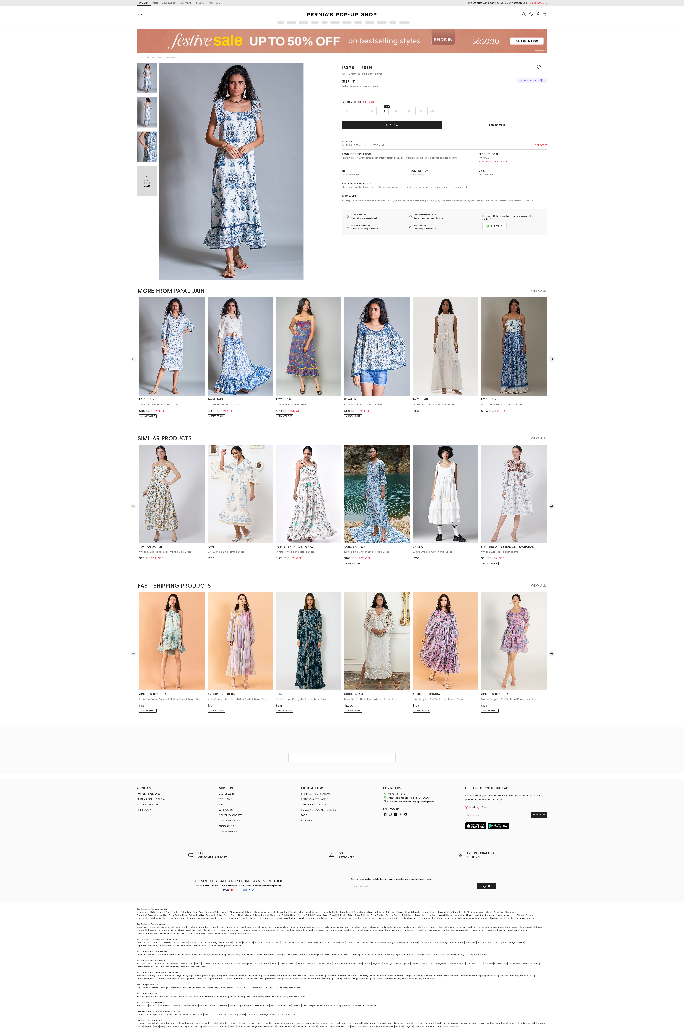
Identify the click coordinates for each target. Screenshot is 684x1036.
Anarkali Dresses (234, 987)
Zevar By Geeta (296, 942)
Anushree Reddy (213, 912)
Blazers (292, 963)
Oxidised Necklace (165, 978)
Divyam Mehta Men (215, 927)
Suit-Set (301, 963)
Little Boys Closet (208, 1005)
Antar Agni (198, 912)
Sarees (173, 954)
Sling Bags (283, 978)
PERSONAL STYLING (231, 820)
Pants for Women (308, 954)
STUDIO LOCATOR (147, 804)
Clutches (228, 978)
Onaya (400, 912)
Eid (171, 1014)
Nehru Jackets (185, 996)
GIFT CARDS (226, 809)
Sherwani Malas (457, 963)
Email (472, 807)
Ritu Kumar (275, 915)
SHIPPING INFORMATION (315, 793)
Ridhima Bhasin (260, 915)
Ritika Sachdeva (216, 945)
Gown (222, 954)
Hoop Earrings (526, 975)
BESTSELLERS (226, 793)
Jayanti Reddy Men (195, 933)
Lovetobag (412, 942)
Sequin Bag (364, 978)
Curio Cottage (144, 942)
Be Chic (481, 942)
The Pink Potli (225, 942)
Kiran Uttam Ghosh (456, 912)
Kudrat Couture (316, 930)
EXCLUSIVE (225, 798)
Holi (147, 1014)
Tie (192, 966)
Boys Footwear (279, 996)
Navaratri (198, 1014)
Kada (176, 978)
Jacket (232, 996)
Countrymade (181, 927)
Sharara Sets (232, 954)
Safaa (396, 918)
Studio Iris (456, 918)
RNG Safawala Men (433, 930)
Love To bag (211, 942)
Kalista (441, 912)
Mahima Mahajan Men (337, 930)
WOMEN (144, 2)
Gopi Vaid (268, 918)
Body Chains (269, 975)
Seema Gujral (329, 915)
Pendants (320, 975)
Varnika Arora (196, 942)
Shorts (275, 963)
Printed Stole (429, 978)
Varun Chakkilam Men (217, 933)
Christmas (251, 1014)
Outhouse (248, 942)
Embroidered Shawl (411, 978)
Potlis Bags (216, 978)
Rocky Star (282, 912)
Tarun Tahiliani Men (521, 927)
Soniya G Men (505, 930)
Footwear (184, 966)
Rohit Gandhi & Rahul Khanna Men (460, 930)
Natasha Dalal (157, 912)
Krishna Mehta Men (445, 927)
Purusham (390, 927)
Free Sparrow (262, 1005)
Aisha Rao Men (218, 930)
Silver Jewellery (451, 975)
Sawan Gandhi (315, 918)
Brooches (200, 966)
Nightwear (400, 954)
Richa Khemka (408, 918)
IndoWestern (500, 963)
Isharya (156, 942)
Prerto (228, 945)
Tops (243, 954)
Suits (191, 963)
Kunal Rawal (337, 927)
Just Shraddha (338, 942)
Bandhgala (389, 963)
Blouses (410, 954)
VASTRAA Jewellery (264, 942)
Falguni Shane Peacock (264, 912)
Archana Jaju (385, 918)
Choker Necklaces (145, 978)
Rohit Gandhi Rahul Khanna (415, 915)
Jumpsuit (415, 963)
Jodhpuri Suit (355, 963)
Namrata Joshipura (505, 915)
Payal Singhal (377, 915)
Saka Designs (308, 1005)
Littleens (297, 1005)
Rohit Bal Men (303, 927)
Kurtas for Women (187, 954)
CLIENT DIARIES (228, 831)
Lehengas (141, 954)
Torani (337, 918)
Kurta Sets (163, 954)
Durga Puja (239, 1014)
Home (140, 57)
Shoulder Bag (350, 978)
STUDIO (200, 2)
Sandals (192, 978)
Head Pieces (255, 975)
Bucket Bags (314, 978)
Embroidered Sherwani (216, 996)
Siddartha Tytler (345, 915)
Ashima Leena (437, 915)
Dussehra (208, 1014)
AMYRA (520, 942)
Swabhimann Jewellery (317, 942)
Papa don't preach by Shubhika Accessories (158, 945)
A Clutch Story (440, 942)
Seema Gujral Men (487, 930)
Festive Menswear (145, 966)
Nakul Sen (499, 912)
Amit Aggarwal (487, 915)
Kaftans (251, 954)
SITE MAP (306, 820)
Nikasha (449, 915)
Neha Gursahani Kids (280, 1005)
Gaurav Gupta (393, 915)
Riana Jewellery (378, 942)
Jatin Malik (142, 930)
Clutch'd (238, 942)
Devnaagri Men (463, 927)
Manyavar (372, 912)
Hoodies (258, 963)
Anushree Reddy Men (159, 930)
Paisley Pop (186, 945)
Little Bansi (165, 1005)
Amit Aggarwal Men (500, 927)
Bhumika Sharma (525, 915)
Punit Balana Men (481, 927)
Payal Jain (357, 67)
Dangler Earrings (489, 975)
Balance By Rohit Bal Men (172, 933)
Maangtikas (221, 975)
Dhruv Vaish (167, 927)
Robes (267, 963)
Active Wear (172, 966)
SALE (222, 804)
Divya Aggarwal (176, 918)
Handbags (239, 978)
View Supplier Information (493, 161)
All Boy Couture (324, 1005)
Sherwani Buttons (315, 963)
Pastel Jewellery (395, 975)
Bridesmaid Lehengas (274, 954)
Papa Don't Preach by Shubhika (152, 915)
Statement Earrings (470, 975)
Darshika (417, 927)
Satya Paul (186, 912)
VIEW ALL (538, 290)
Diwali (140, 1014)
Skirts (346, 954)
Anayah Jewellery (396, 942)
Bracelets (169, 975)
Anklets (292, 975)
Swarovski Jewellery (358, 975)
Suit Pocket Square (243, 963)
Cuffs (160, 975)
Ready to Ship (465, 954)
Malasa (358, 918)
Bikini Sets (337, 954)
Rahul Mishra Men (413, 930)
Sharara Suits (199, 987)
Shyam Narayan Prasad (197, 918)
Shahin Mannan (496, 918)
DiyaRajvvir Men (250, 930)
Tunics (259, 954)
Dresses (213, 954)
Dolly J (248, 912)
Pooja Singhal (172, 912)
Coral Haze (492, 942)
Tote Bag (337, 978)
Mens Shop (535, 963)
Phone (485, 807)
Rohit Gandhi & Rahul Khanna (306, 915)
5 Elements (470, 942)
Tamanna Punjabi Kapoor (475, 918)
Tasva (139, 927)
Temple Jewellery (413, 975)
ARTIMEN (196, 930)
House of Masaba (283, 918)
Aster (277, 942)
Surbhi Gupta (370, 918)
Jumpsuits (365, 954)
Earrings (152, 975)
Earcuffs (243, 975)
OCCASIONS (226, 826)
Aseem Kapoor (527, 918)
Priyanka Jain (232, 918)
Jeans (329, 963)
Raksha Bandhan (183, 1014)
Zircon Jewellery (378, 975)
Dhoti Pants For (260, 987)
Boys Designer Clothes (147, 996)
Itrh (418, 918)
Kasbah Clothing (299, 930)
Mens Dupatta (403, 963)
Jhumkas (503, 975)
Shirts (165, 963)
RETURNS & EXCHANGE (314, 798)
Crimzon (237, 945)
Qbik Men (537, 927)
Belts (200, 978)
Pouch (249, 978)
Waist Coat (217, 963)
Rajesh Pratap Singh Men (239, 927)
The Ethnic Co (377, 927)
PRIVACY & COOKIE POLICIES (318, 809)
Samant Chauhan (145, 918)
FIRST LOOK (215, 2)
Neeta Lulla (472, 915)
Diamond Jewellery (433, 975)
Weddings (263, 1014)
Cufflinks (471, 963)
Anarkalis (152, 954)
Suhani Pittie (200, 945)
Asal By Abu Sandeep (232, 912)
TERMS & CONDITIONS (314, 804)
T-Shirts (283, 963)
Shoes (183, 978)
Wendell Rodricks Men (147, 933)
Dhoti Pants (292, 954)
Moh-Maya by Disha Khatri (175, 942)
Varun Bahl (460, 915)
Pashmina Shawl (392, 978)
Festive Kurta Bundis (518, 963)
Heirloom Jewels (306, 975)
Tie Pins (228, 963)
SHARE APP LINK (539, 815)
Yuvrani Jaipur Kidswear (241, 1005)
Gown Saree (438, 954)
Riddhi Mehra (244, 915)
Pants (198, 963)
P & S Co (153, 1005)
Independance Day (159, 1014)
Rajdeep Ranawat (206, 915)
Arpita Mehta (300, 918)
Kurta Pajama (340, 963)
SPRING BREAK (520, 930)
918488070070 (538, 2)
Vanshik (256, 927)
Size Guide (369, 101)
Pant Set (160, 966)
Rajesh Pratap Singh (226, 915)
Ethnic (480, 963)
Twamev (349, 927)
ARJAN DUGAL (233, 930)
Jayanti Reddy (429, 912)
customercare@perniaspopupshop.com (410, 801)
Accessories (427, 963)
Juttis (207, 978)
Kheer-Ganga (361, 927)
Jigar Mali (427, 918)
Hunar (284, 942)
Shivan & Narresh (387, 912)
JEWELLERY (168, 2)
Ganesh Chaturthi (223, 1014)
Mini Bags (327, 978)
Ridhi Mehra (359, 912)
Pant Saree (451, 954)
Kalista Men (283, 930)
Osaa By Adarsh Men (299, 912)
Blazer (241, 996)
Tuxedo (367, 963)
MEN (155, 2)
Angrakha (377, 963)
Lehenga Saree (423, 954)
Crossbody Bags (298, 978)
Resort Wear (324, 954)
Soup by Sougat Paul (251, 918)
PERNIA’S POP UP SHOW (151, 798)
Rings (178, 975)
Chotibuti (176, 1005)
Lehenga (164, 987)
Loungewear (441, 963)
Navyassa (222, 1005)
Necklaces (142, 975)
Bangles (187, 975)
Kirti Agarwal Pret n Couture (347, 1005)
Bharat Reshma (404, 927)
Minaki (366, 942)
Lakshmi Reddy (190, 1005)
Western (488, 963)
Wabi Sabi (317, 927)
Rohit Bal (286, 915)
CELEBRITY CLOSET (230, 815)
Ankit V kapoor (197, 927)
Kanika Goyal (217, 918)
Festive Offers (480, 954)
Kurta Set (212, 987)
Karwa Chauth (277, 1014)
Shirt (247, 996)
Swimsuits (377, 954)
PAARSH (367, 930)
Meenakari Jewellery (336, 975)
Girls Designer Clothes (147, 987)
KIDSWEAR (186, 2)
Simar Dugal (347, 918)
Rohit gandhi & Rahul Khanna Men (278, 927)
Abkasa (205, 930)
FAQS (304, 815)
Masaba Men (355, 930)
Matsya (328, 918)
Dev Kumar (429, 927)
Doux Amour (426, 942)
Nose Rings (208, 975)
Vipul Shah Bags (507, 942)
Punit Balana (189, 915)
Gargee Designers (268, 930)
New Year (290, 1014)
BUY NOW (392, 124)
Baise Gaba (346, 912)
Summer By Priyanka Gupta (325, 912)
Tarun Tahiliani (362, 915)
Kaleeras (233, 975)
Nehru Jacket (154, 963)
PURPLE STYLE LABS (148, 793)
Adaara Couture (441, 918)
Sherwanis (203, 954)
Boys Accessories (297, 996)
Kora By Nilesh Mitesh (240, 933)
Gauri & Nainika (413, 912)
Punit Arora (397, 930)
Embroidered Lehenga (180, 987)
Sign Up (487, 886)
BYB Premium (369, 1005)
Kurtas (184, 963)
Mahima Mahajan (475, 912)
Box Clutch (377, 978)
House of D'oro (354, 942)
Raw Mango (143, 912)
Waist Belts (259, 978)
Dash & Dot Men (152, 927)
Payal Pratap (175, 915)
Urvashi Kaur (512, 918)
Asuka (327, 927)
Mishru (489, 912)
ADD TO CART (497, 124)
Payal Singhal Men (381, 930)
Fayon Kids (142, 1005)
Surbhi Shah (161, 918)
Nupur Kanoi (511, 912)
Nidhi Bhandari (456, 942)
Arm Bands (282, 975)
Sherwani (174, 963)
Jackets (355, 954)
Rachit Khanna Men (180, 930)
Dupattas (388, 954)
